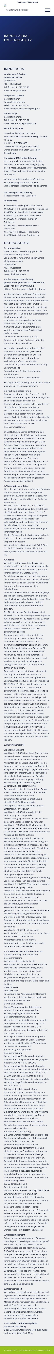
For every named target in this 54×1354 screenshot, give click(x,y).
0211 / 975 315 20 (20, 87)
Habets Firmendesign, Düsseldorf (20, 195)
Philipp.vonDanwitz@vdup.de (25, 108)
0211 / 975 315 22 (20, 120)
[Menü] (46, 10)
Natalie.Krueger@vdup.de (23, 123)
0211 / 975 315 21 (20, 105)
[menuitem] (27, 2)
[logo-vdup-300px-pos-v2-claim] (22, 10)
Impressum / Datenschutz (28, 2)
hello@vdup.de (18, 90)
